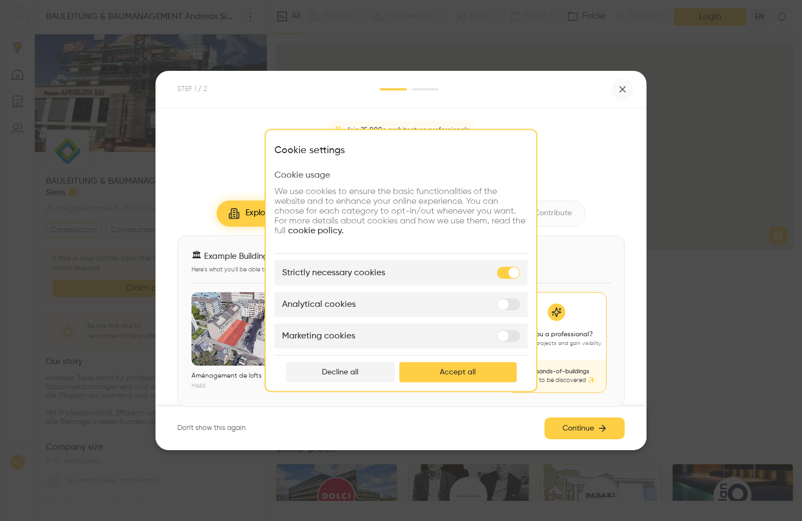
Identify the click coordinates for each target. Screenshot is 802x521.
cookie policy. (316, 231)
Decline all (340, 372)
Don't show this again (211, 428)
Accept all (458, 372)
